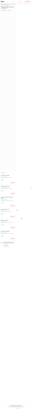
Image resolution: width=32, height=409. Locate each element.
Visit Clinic (12, 182)
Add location (6, 245)
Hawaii (14, 4)
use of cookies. (21, 406)
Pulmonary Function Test (9, 4)
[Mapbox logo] (18, 408)
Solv (1, 4)
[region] (24, 206)
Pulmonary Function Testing (4, 5)
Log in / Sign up (27, 1)
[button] (21, 218)
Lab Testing (4, 4)
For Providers (20, 1)
